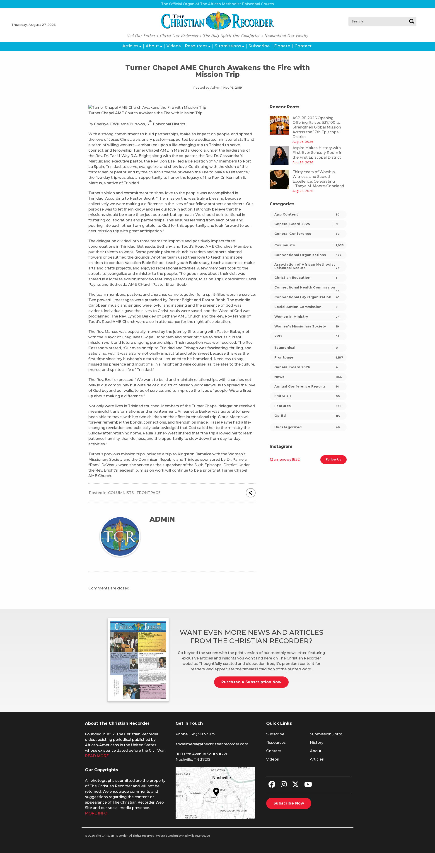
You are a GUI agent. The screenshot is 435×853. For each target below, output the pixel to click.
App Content (307, 214)
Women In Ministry (307, 317)
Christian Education (305, 278)
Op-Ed (307, 416)
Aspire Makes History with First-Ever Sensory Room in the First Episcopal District (317, 153)
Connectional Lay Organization (307, 297)
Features (307, 406)
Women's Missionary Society (306, 326)
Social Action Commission (306, 307)
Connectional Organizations (307, 255)
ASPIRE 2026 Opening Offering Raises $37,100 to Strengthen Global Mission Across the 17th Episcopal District (316, 127)
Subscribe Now (288, 803)
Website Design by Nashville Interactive (183, 835)
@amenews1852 (285, 459)
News (308, 377)
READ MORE (97, 756)
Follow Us (333, 459)
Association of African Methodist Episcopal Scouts (307, 266)
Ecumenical (306, 348)
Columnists (121, 493)
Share (251, 493)
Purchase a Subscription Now (251, 682)
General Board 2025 (306, 224)
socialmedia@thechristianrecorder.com (212, 744)
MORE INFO (96, 813)
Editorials (307, 396)
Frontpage (149, 493)
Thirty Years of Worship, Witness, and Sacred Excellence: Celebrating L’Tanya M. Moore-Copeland (318, 179)
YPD (307, 336)
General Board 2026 (306, 367)
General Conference (307, 234)
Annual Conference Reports (306, 386)
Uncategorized (307, 427)
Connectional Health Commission (307, 288)
